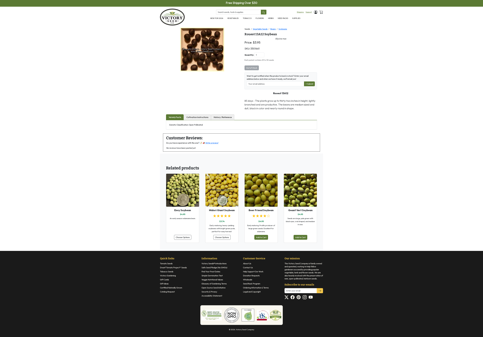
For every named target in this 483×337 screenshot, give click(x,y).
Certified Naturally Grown (171, 287)
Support (309, 12)
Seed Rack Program (251, 283)
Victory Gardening (168, 275)
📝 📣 (209, 143)
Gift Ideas (164, 283)
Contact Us (248, 267)
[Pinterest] (299, 297)
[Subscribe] (320, 290)
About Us (247, 263)
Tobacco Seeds (166, 271)
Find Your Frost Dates (211, 271)
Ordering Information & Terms (256, 287)
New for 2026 (216, 18)
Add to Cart (261, 237)
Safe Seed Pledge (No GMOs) (214, 267)
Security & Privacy (209, 291)
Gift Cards (164, 279)
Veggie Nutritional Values (212, 279)
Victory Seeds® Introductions (214, 263)
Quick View (183, 202)
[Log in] (315, 12)
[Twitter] (287, 297)
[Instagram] (305, 297)
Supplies (296, 18)
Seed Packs (283, 18)
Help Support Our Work (253, 271)
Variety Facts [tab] (175, 117)
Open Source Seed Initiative (214, 287)
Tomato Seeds (166, 263)
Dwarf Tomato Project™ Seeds (173, 267)
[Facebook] (293, 297)
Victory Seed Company (245, 329)
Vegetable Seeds (260, 29)
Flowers (260, 18)
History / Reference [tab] (223, 117)
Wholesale (247, 279)
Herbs (271, 18)
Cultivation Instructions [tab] (197, 117)
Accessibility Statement (212, 295)
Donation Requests (251, 275)
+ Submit (309, 84)
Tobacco (247, 18)
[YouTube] (311, 297)
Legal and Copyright (252, 291)
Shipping (300, 12)
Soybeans (282, 29)
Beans (273, 29)
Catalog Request (167, 291)
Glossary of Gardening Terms (214, 283)
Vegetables (233, 18)
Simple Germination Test (212, 275)
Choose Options (183, 237)
